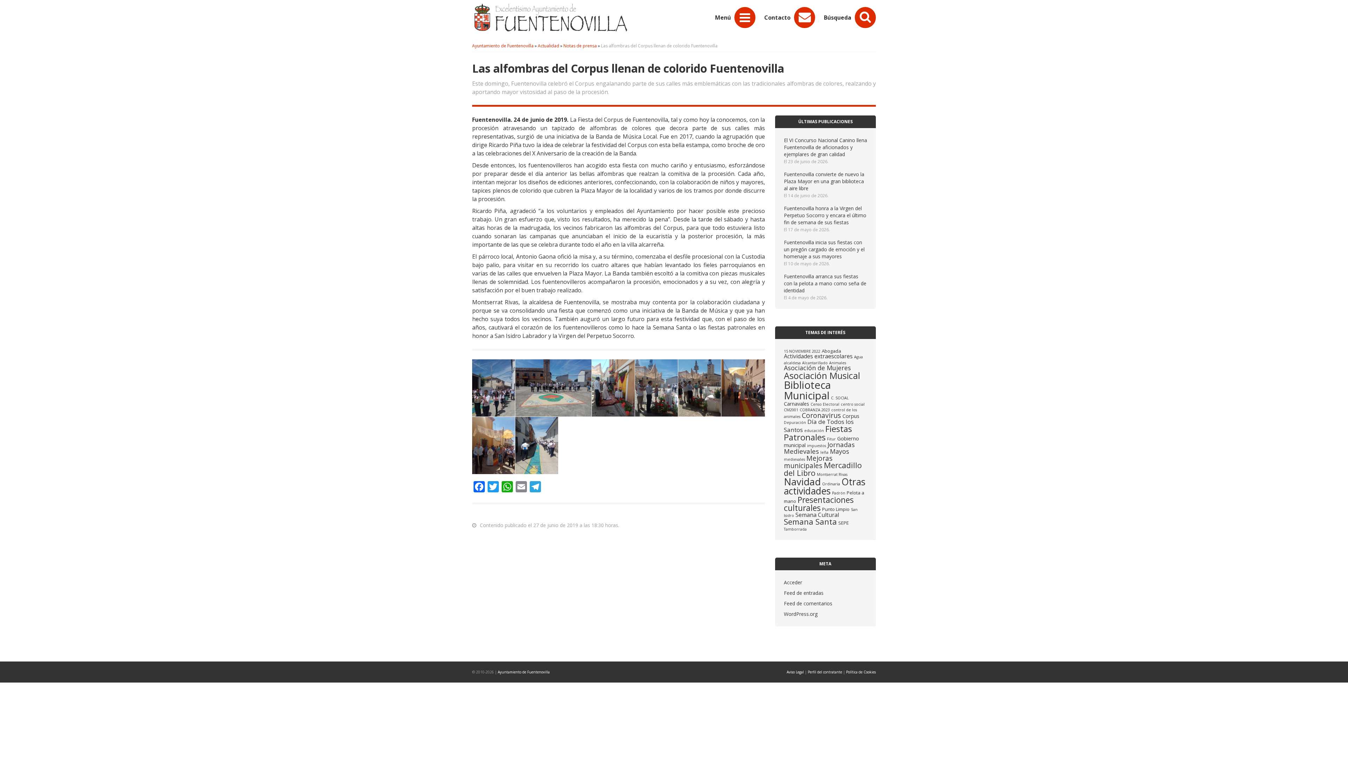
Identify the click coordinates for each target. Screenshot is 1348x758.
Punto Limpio (836, 509)
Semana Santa (810, 521)
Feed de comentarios (808, 603)
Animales (837, 362)
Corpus (850, 415)
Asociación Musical (822, 375)
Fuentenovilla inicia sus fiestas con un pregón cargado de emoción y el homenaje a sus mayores (824, 249)
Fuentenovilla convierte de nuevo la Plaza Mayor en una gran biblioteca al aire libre (824, 181)
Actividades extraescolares (818, 356)
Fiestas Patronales (818, 433)
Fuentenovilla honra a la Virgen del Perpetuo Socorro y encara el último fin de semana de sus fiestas (825, 215)
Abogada (831, 351)
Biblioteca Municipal (807, 390)
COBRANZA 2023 (815, 409)
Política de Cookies (861, 672)
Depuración (795, 422)
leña (824, 452)
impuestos (816, 445)
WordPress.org (801, 614)
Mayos (839, 451)
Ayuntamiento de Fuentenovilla (524, 672)
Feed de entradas (804, 593)
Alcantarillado (815, 362)
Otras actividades (824, 486)
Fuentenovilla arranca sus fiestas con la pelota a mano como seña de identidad (825, 283)
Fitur (831, 439)
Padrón (838, 493)
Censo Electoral (825, 404)
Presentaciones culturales (819, 503)
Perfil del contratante (825, 672)
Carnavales (796, 403)
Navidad (802, 481)
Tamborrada (795, 529)
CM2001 (791, 409)
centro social (853, 404)
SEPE (843, 523)
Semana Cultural (817, 515)
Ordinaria (831, 483)
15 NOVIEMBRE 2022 (802, 351)
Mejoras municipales (808, 461)
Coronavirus (821, 415)
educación (814, 430)
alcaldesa (792, 362)
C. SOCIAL (840, 397)
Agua (858, 356)
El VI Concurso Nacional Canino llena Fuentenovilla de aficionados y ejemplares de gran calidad (825, 147)
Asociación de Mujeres (817, 368)
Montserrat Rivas (832, 474)
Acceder (793, 582)
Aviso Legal (795, 672)
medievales (794, 459)
